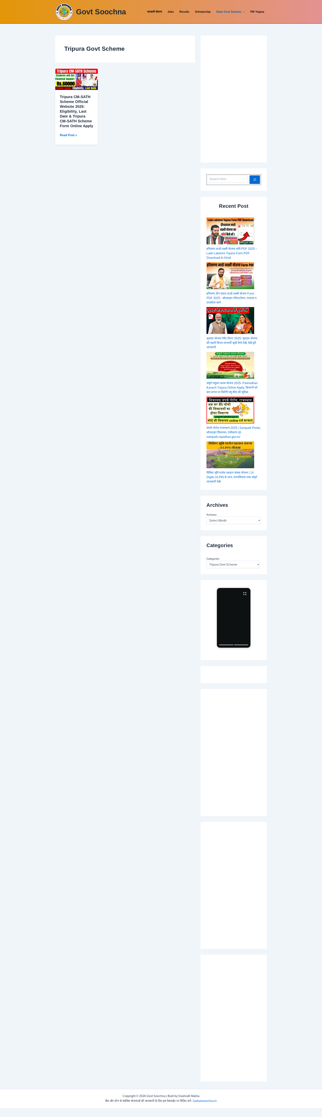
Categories (212, 558)
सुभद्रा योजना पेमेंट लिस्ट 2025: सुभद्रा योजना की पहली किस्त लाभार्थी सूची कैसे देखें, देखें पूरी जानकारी (231, 343)
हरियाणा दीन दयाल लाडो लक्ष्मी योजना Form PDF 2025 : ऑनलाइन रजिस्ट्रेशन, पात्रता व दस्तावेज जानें (231, 298)
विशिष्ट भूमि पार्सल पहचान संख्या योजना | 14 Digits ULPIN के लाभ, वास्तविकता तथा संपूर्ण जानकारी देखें (231, 477)
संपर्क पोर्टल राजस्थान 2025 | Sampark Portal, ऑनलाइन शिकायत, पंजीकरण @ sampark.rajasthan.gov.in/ (233, 432)
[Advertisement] (233, 99)
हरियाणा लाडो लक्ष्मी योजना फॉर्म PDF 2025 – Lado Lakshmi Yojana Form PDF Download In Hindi (231, 253)
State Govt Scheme (228, 11)
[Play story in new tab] (233, 618)
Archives (211, 514)
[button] (243, 12)
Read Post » (68, 135)
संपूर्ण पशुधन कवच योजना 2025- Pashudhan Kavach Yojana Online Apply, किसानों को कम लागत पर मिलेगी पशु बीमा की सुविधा (232, 387)
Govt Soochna (101, 12)
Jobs (171, 11)
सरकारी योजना (154, 11)
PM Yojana (257, 11)
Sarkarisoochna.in (205, 1100)
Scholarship (203, 11)
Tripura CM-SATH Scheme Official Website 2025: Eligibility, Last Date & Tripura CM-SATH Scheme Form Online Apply (76, 111)
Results (184, 11)
